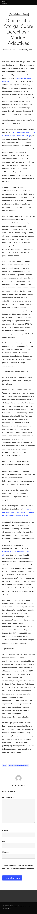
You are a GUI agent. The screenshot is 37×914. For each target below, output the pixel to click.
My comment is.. (8, 797)
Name (5, 831)
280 (4, 765)
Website (5, 852)
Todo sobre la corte (19, 14)
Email (5, 841)
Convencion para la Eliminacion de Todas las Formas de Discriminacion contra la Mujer (18, 512)
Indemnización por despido (18, 765)
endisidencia (10, 50)
